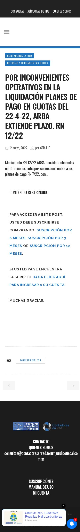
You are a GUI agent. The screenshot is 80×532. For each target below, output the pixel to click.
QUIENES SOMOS (62, 11)
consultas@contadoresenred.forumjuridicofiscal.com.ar (41, 456)
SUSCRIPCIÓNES (41, 481)
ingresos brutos (30, 360)
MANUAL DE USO (41, 487)
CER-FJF (45, 147)
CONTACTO (41, 441)
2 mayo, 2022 (18, 147)
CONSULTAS (17, 11)
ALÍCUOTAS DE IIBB (38, 11)
